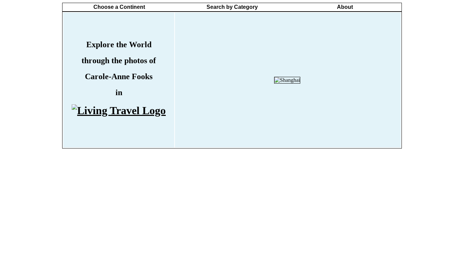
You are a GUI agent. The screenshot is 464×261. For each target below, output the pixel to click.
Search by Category (232, 7)
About (345, 7)
